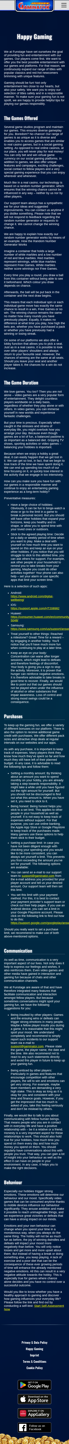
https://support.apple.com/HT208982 (35, 608)
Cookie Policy (34, 1368)
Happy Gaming (34, 1349)
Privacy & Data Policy (34, 1342)
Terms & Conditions (34, 1361)
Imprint (34, 1355)
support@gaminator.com (38, 876)
